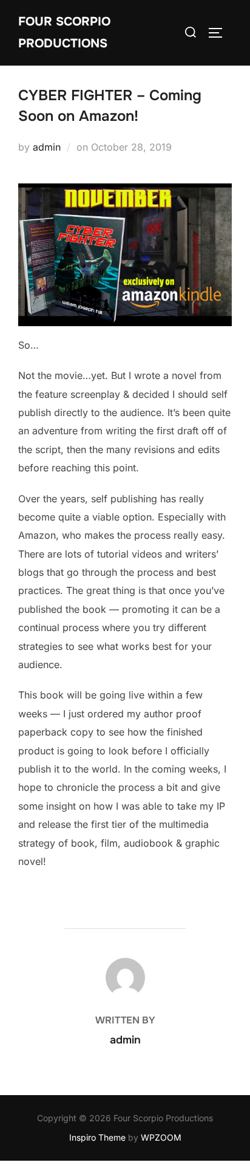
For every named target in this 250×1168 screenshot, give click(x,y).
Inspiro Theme (97, 1137)
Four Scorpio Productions (64, 32)
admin (47, 147)
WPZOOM (161, 1137)
